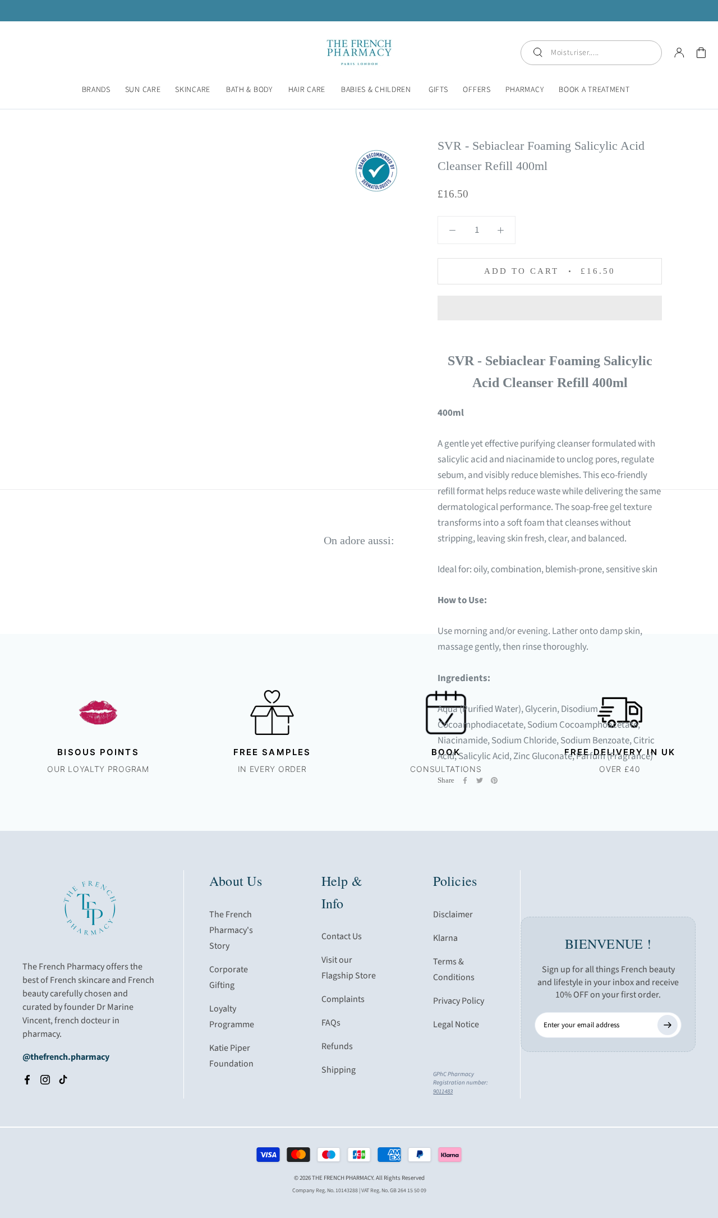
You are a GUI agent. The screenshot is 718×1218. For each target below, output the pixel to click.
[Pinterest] (494, 780)
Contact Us (341, 936)
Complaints (343, 999)
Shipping (338, 1070)
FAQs (330, 1023)
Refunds (337, 1046)
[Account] (679, 53)
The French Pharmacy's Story (231, 930)
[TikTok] (63, 1079)
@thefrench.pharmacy (65, 1057)
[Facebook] (465, 780)
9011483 (443, 1091)
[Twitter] (479, 780)
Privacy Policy (458, 1001)
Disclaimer (453, 914)
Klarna (445, 938)
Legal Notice (456, 1024)
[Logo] (359, 52)
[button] (550, 308)
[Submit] (667, 1025)
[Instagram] (45, 1079)
